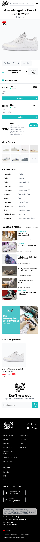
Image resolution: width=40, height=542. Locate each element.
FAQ (4, 476)
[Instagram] (28, 424)
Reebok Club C (23, 182)
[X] (35, 424)
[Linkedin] (35, 428)
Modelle (6, 443)
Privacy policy (20, 537)
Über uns (23, 439)
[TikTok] (32, 428)
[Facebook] (32, 424)
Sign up (35, 405)
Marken (6, 439)
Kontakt (6, 472)
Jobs (21, 443)
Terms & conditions (9, 537)
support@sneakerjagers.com (16, 517)
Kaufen (27, 98)
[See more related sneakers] (34, 158)
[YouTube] (28, 428)
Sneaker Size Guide (10, 457)
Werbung (23, 447)
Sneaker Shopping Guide (9, 452)
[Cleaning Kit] (20, 320)
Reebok (21, 178)
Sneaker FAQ (7, 461)
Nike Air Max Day (9, 447)
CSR (4, 480)
